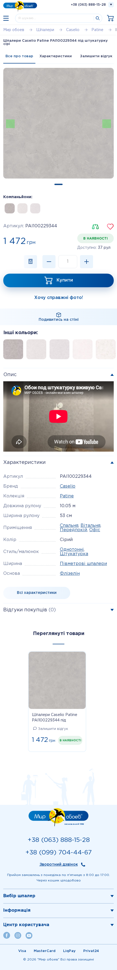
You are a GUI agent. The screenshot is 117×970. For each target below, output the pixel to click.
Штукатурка (74, 554)
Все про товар (19, 56)
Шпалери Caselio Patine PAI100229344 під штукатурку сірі (54, 718)
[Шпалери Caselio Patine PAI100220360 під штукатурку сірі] (35, 208)
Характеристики (55, 56)
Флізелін (70, 574)
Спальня (69, 526)
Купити (65, 280)
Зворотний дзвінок (58, 864)
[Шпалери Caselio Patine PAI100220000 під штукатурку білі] (84, 350)
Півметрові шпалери (83, 564)
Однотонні (72, 550)
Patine (67, 496)
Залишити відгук (96, 56)
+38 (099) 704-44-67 (58, 853)
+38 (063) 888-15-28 (88, 4)
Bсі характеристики (37, 592)
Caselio (67, 486)
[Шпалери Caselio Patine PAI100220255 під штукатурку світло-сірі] (22, 208)
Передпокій (73, 530)
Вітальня (90, 526)
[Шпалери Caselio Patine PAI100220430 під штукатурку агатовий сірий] (10, 208)
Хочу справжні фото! (58, 298)
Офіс (94, 530)
